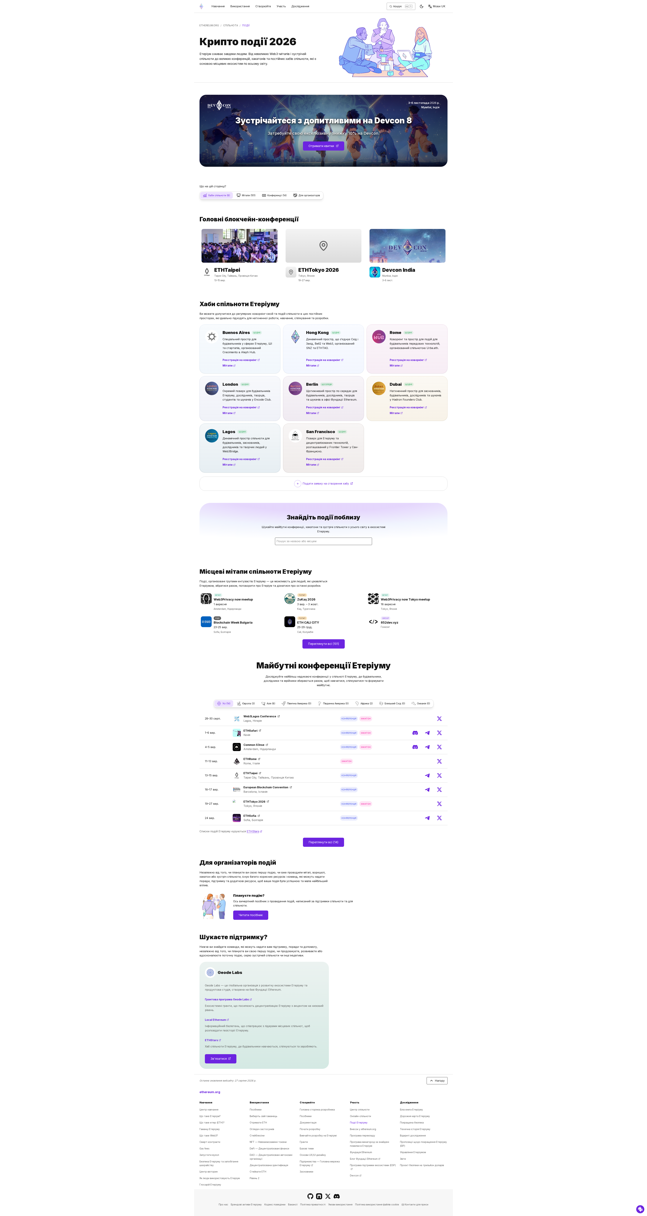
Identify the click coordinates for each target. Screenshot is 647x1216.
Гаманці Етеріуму (209, 1129)
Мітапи (229, 365)
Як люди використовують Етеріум (219, 1178)
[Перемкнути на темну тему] (421, 6)
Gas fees (204, 1148)
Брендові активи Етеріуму (246, 1204)
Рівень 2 (254, 1178)
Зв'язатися (223, 1060)
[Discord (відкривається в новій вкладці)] (337, 1196)
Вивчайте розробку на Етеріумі (318, 1135)
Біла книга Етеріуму (411, 1109)
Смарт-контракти (209, 1141)
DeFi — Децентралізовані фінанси (269, 1148)
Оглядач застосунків (262, 1129)
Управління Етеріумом (413, 1152)
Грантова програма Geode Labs (250, 999)
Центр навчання (208, 1109)
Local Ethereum (238, 1019)
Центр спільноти (359, 1109)
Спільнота (230, 25)
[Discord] (415, 733)
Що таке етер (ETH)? (211, 1122)
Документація (308, 1122)
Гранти (304, 1141)
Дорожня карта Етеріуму (415, 1116)
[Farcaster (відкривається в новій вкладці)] (319, 1196)
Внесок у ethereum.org (363, 1129)
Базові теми (307, 1148)
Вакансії (293, 1204)
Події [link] (246, 25)
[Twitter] (439, 718)
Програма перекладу (362, 1135)
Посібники (255, 1109)
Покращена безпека (412, 1122)
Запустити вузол (209, 1154)
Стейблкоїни (257, 1135)
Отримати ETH (258, 1122)
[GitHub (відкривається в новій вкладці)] (310, 1196)
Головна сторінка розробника (317, 1109)
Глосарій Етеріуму (210, 1184)
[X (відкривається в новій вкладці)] (328, 1196)
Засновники (306, 1171)
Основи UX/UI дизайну (313, 1154)
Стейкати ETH (258, 1171)
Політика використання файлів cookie (377, 1204)
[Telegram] (427, 733)
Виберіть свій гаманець (263, 1116)
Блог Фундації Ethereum (365, 1158)
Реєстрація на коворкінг (241, 360)
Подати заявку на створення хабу (335, 484)
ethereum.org (209, 25)
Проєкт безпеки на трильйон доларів (422, 1165)
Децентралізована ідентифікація (269, 1165)
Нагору (440, 1080)
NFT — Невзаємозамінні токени (268, 1141)
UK (439, 6)
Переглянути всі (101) (323, 644)
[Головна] (201, 6)
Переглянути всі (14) (323, 842)
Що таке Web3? (208, 1135)
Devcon (355, 1175)
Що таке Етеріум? (210, 1116)
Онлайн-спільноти (360, 1116)
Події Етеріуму (358, 1122)
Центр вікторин (208, 1171)
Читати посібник (251, 915)
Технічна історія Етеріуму (415, 1129)
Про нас (223, 1204)
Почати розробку (310, 1129)
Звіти (403, 1158)
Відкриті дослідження (413, 1135)
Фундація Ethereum (361, 1152)
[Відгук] (640, 1209)
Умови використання (340, 1204)
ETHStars (254, 831)
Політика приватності (313, 1204)
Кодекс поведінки (274, 1204)
